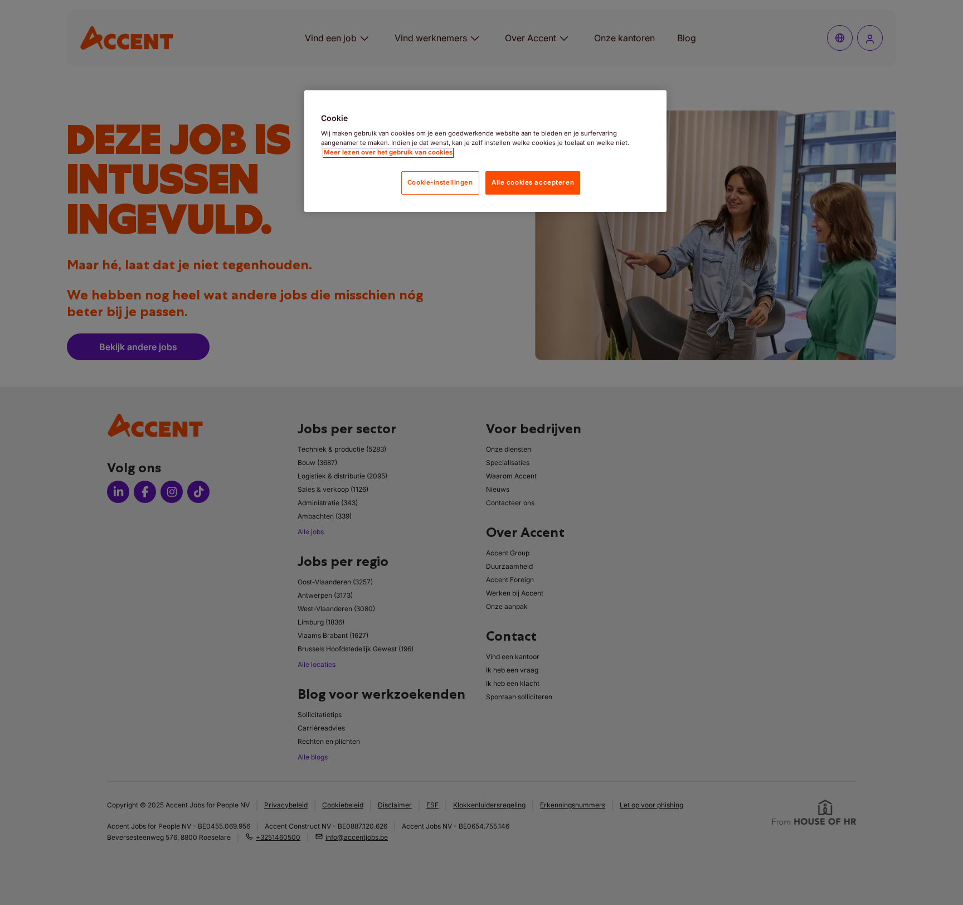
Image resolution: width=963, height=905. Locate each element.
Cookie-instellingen (440, 183)
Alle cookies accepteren (533, 183)
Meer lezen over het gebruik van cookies (388, 153)
